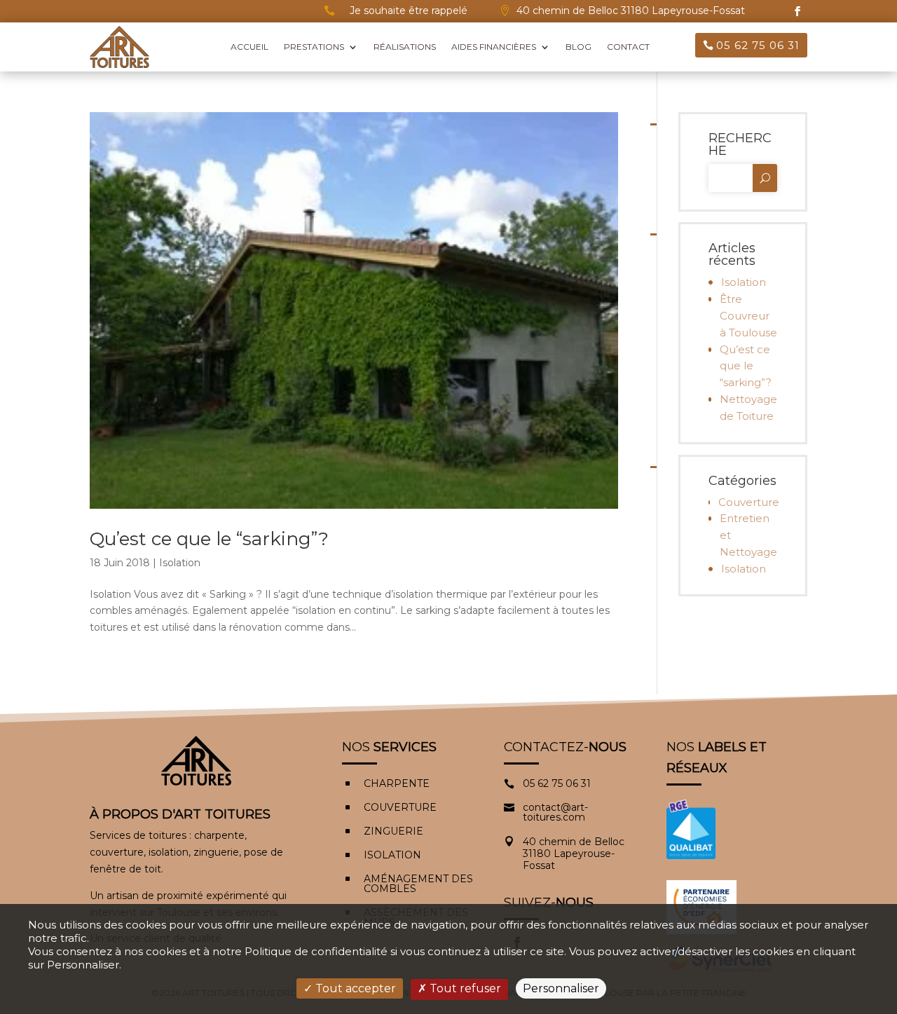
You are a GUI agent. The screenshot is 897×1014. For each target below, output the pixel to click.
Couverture (747, 502)
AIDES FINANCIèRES (493, 46)
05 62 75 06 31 (758, 45)
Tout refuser (464, 988)
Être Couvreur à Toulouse (748, 315)
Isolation (179, 562)
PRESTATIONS (314, 46)
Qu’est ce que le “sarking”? (209, 539)
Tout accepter (354, 988)
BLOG (578, 46)
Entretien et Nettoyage (748, 535)
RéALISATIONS (405, 46)
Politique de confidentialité (316, 951)
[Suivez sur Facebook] (797, 11)
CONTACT (628, 46)
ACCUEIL (249, 46)
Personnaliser (561, 988)
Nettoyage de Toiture (748, 407)
